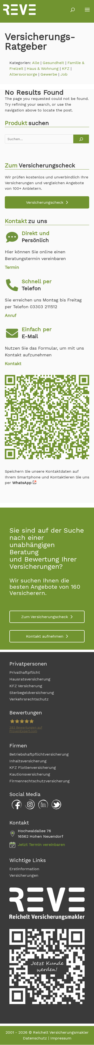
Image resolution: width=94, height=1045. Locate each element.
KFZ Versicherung (25, 686)
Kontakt (13, 363)
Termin (12, 267)
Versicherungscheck (44, 202)
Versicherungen (23, 875)
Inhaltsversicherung (28, 761)
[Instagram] (29, 808)
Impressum (60, 1038)
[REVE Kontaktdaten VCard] (47, 458)
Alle (35, 62)
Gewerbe (48, 74)
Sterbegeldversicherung (31, 692)
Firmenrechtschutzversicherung (39, 781)
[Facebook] (15, 808)
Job (63, 74)
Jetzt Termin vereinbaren (41, 844)
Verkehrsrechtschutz (29, 699)
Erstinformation (24, 869)
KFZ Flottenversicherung (32, 767)
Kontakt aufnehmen (44, 636)
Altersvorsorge (23, 74)
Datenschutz (35, 1038)
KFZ (65, 68)
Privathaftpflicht (24, 672)
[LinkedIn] (42, 808)
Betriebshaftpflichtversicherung (39, 754)
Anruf (10, 315)
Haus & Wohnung (43, 68)
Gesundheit (53, 62)
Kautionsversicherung (29, 774)
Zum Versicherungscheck (44, 616)
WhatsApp (22, 482)
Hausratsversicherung (29, 679)
